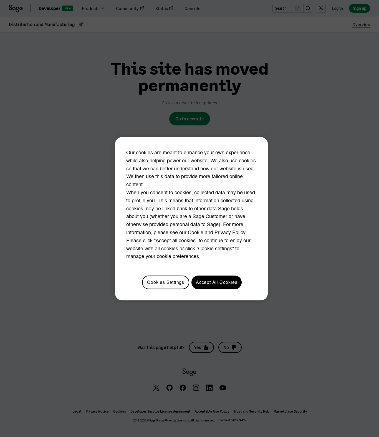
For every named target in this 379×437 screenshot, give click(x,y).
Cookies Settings (165, 282)
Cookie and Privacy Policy (216, 232)
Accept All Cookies (216, 282)
